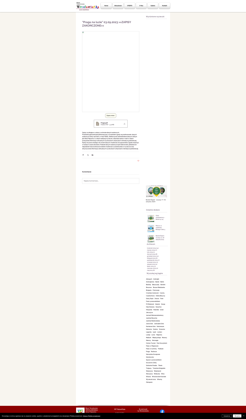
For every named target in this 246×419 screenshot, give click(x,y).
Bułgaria (148, 290)
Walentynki (157, 371)
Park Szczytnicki (162, 343)
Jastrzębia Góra (159, 323)
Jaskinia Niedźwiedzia (153, 321)
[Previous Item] (149, 191)
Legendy (149, 332)
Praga (148, 351)
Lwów (153, 335)
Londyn (159, 332)
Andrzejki (156, 279)
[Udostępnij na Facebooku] (83, 155)
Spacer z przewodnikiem (154, 360)
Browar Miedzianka (159, 287)
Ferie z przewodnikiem (153, 301)
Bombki (162, 284)
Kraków (155, 329)
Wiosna (148, 376)
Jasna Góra (149, 323)
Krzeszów (162, 329)
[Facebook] (162, 412)
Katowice (149, 329)
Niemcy (148, 340)
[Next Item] (164, 191)
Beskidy (148, 284)
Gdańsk (157, 304)
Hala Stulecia (150, 307)
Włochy (159, 379)
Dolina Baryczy (160, 296)
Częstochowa (150, 296)
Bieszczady (155, 284)
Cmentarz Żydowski (152, 293)
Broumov (149, 287)
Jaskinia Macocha (151, 318)
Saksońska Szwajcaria (153, 354)
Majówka (159, 335)
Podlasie (160, 349)
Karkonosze (160, 326)
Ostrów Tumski (151, 343)
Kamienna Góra (151, 326)
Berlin (162, 282)
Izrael (161, 309)
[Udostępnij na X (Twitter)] (88, 155)
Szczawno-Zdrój (151, 362)
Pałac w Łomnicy (151, 349)
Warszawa (149, 374)
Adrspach (149, 279)
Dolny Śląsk (149, 298)
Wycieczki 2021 (151, 379)
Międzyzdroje (156, 337)
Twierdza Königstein (159, 368)
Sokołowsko (150, 357)
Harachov (159, 307)
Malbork (148, 337)
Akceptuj (237, 416)
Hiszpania (149, 309)
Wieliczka (157, 374)
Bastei (157, 282)
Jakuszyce (149, 312)
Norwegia (155, 340)
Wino (162, 374)
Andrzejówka (150, 282)
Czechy (162, 293)
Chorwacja (156, 290)
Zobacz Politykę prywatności (91, 416)
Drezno (157, 298)
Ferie (161, 298)
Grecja (163, 304)
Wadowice (149, 371)
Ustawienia (227, 416)
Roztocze (154, 351)
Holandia (156, 309)
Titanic (160, 365)
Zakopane (149, 382)
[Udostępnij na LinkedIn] (92, 155)
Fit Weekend (150, 304)
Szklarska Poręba (151, 365)
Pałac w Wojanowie (152, 346)
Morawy (164, 337)
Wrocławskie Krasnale (159, 376)
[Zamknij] (244, 415)
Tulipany (149, 368)
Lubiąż (148, 335)
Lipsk (154, 332)
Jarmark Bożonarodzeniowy (154, 315)
